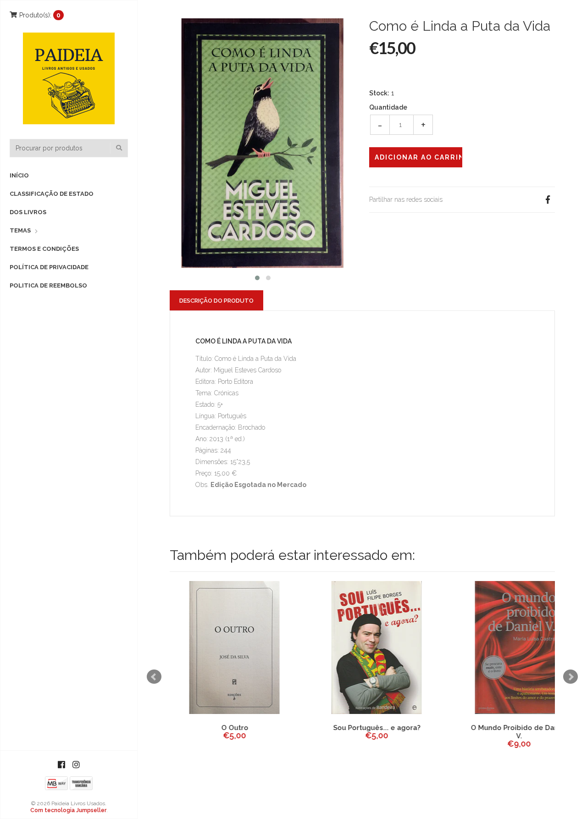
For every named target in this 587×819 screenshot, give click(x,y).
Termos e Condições (44, 248)
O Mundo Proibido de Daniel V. (518, 732)
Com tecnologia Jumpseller (68, 810)
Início (19, 175)
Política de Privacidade (49, 267)
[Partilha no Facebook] (547, 200)
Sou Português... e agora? (376, 728)
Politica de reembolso (48, 285)
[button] (257, 276)
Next (570, 677)
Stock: (379, 93)
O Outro (234, 728)
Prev (154, 677)
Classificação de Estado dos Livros (52, 203)
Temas (20, 230)
